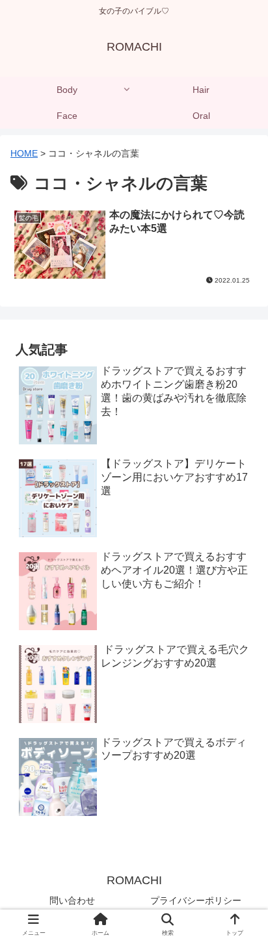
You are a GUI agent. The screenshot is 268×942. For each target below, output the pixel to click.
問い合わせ (72, 900)
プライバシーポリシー (195, 900)
